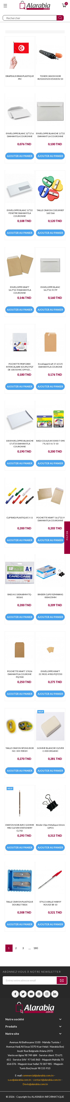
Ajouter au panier (19, 155)
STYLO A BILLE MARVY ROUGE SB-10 (50, 903)
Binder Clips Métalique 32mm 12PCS (50, 826)
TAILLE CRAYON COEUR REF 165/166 (50, 211)
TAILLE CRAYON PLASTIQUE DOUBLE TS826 (19, 903)
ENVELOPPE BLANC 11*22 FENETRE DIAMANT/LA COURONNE (20, 213)
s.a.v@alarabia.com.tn (19, 1079)
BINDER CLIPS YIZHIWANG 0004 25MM (50, 596)
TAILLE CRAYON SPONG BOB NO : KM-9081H (20, 749)
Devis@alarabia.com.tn (35, 1084)
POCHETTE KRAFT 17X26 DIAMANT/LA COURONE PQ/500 (19, 674)
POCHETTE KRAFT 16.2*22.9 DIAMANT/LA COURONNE (50, 519)
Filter (67, 536)
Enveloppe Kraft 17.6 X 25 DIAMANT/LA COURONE (50, 365)
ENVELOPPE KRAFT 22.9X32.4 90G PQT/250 (50, 672)
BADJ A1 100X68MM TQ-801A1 (20, 596)
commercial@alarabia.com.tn (38, 1075)
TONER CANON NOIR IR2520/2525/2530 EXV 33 (50, 77)
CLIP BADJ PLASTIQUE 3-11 (19, 517)
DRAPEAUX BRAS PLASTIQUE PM (20, 77)
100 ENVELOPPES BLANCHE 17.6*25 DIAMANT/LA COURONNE (20, 443)
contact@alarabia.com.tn (47, 1079)
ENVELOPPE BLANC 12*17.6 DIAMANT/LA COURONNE (20, 135)
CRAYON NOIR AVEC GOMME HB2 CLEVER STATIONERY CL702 (19, 828)
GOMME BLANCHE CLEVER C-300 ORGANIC (50, 749)
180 (36, 948)
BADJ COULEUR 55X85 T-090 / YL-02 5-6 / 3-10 (50, 442)
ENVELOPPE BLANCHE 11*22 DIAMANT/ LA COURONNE (50, 135)
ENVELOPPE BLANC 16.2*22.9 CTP (50, 288)
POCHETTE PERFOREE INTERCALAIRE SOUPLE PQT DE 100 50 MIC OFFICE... (19, 367)
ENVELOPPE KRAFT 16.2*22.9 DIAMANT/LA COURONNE (19, 290)
